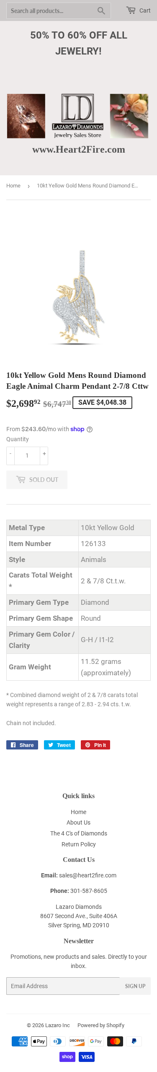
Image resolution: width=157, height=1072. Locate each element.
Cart (144, 10)
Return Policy (79, 844)
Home (13, 185)
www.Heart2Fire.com (78, 149)
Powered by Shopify (100, 1025)
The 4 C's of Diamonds (78, 833)
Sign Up (135, 986)
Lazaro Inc (57, 1025)
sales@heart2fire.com (87, 875)
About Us (78, 822)
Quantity (17, 439)
